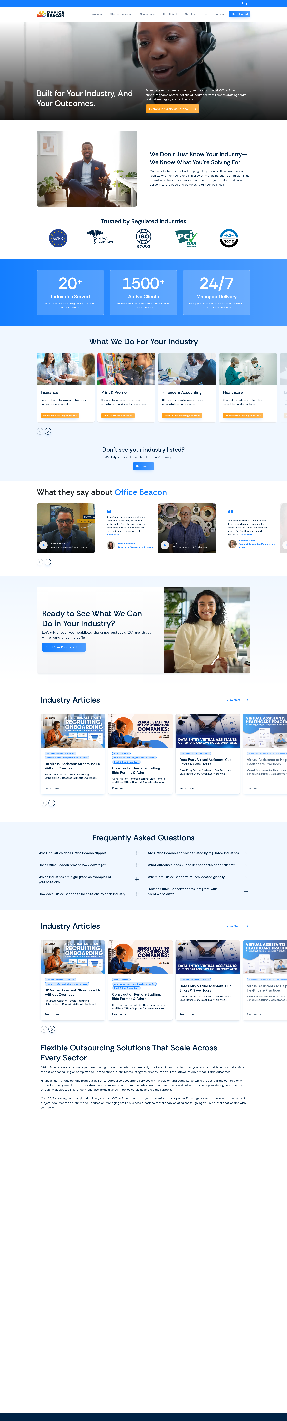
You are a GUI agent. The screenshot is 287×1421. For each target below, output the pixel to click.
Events (205, 14)
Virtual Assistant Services (60, 753)
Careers (219, 14)
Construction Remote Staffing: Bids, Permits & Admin (136, 770)
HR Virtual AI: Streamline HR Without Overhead (72, 766)
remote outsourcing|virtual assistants (67, 757)
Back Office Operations (126, 762)
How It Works (171, 14)
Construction (121, 753)
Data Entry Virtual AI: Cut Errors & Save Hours (205, 761)
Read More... (114, 534)
